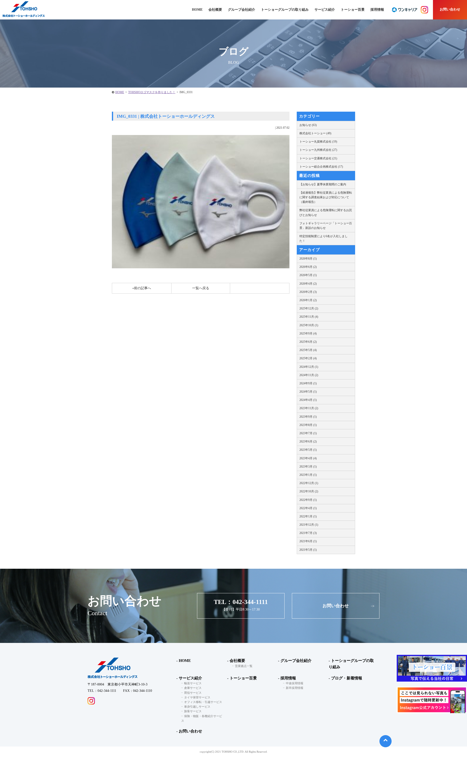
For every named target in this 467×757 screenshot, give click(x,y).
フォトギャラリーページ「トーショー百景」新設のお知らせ (325, 226)
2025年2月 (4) (308, 358)
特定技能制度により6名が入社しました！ (323, 238)
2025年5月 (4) (308, 350)
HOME (119, 92)
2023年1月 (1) (308, 475)
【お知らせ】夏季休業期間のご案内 (322, 184)
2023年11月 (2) (308, 408)
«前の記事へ (141, 288)
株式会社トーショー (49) (315, 133)
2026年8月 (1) (308, 258)
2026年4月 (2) (308, 283)
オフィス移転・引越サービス (203, 702)
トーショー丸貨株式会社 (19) (318, 141)
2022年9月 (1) (308, 500)
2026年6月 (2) (308, 267)
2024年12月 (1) (308, 367)
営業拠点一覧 (243, 666)
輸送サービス (193, 683)
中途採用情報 (294, 683)
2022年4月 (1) (308, 508)
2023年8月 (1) (308, 425)
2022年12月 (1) (308, 483)
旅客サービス (193, 711)
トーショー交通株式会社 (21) (318, 158)
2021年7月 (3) (308, 533)
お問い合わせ (450, 9)
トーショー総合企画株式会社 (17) (321, 166)
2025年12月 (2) (308, 308)
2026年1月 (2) (308, 300)
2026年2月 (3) (308, 292)
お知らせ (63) (308, 125)
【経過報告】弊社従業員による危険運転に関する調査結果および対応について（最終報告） (325, 197)
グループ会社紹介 (241, 9)
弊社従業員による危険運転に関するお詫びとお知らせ (325, 212)
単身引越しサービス (197, 706)
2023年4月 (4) (308, 458)
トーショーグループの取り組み (285, 9)
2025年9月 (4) (308, 333)
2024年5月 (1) (308, 391)
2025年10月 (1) (308, 325)
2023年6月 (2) (308, 441)
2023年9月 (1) (308, 416)
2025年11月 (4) (308, 316)
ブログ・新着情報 (346, 678)
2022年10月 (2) (308, 491)
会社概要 (237, 660)
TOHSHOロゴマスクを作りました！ (151, 92)
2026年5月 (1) (308, 275)
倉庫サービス (193, 688)
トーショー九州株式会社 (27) (318, 150)
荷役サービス (193, 692)
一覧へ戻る (200, 288)
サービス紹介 (190, 678)
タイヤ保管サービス (197, 697)
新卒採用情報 (294, 688)
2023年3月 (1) (308, 466)
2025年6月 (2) (308, 341)
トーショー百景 (353, 9)
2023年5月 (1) (308, 449)
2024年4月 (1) (308, 400)
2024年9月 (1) (308, 383)
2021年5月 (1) (308, 549)
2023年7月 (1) (308, 433)
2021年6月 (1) (308, 541)
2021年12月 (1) (308, 524)
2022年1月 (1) (308, 516)
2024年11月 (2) (308, 375)
